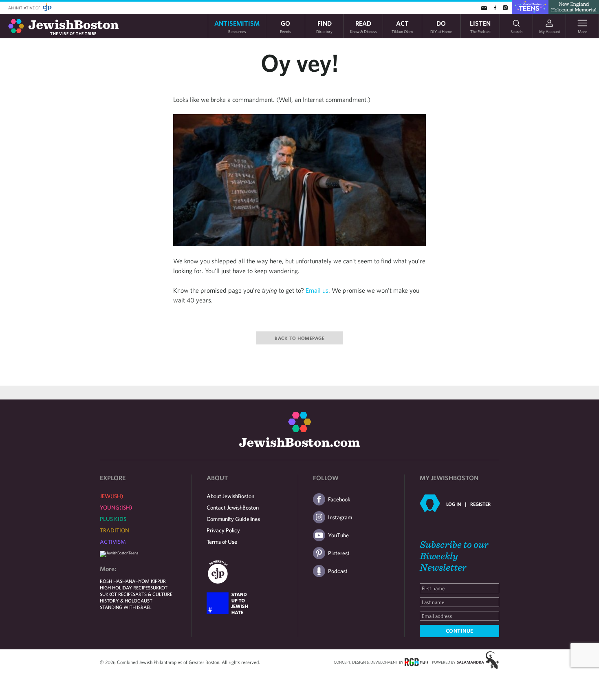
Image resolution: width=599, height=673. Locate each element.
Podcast (338, 571)
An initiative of (24, 7)
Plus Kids (113, 519)
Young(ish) (116, 507)
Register (480, 504)
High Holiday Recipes (125, 587)
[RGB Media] (416, 661)
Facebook (339, 499)
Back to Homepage (299, 338)
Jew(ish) (111, 496)
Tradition (114, 530)
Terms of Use (222, 541)
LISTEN (480, 26)
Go (285, 26)
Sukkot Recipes (117, 594)
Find (324, 26)
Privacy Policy (223, 530)
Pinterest (339, 553)
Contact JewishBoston (233, 507)
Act (402, 26)
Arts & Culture (153, 594)
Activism (113, 541)
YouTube (338, 535)
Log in (453, 504)
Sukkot (158, 587)
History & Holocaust (126, 600)
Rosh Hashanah (119, 581)
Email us (317, 290)
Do (441, 26)
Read (363, 26)
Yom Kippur (152, 581)
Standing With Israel (126, 607)
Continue (459, 631)
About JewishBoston (230, 496)
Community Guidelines (233, 519)
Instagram (340, 517)
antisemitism (237, 26)
